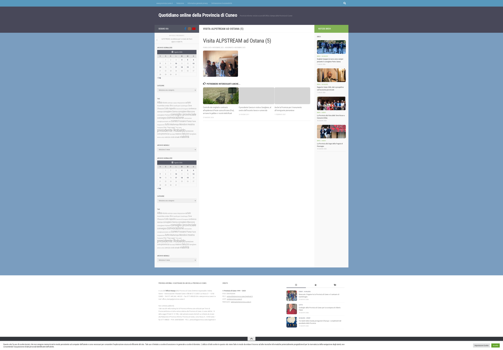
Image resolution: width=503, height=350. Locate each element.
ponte (180, 127)
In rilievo (325, 56)
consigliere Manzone (186, 111)
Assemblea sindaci (163, 106)
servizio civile (169, 137)
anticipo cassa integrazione (176, 103)
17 (176, 67)
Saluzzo (185, 133)
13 (193, 63)
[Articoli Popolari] (315, 285)
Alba (159, 102)
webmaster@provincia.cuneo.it (241, 302)
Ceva (190, 105)
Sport (308, 318)
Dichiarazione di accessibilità (221, 3)
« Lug (159, 78)
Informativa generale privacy (198, 3)
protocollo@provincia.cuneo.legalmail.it (240, 296)
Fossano (182, 121)
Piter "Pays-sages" (169, 127)
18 (182, 67)
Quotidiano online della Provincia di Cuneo (197, 15)
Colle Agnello (170, 108)
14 (160, 67)
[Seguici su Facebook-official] (185, 28)
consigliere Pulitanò (163, 115)
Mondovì (183, 124)
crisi (169, 121)
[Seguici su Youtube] (193, 28)
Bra (171, 105)
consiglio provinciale (183, 114)
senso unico (161, 137)
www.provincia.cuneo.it (164, 3)
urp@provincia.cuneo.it (234, 299)
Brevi (318, 56)
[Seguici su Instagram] (189, 28)
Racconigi (172, 134)
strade (177, 137)
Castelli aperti (176, 106)
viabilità (184, 137)
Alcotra (164, 103)
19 (188, 67)
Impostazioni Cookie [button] (481, 345)
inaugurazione (161, 125)
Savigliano (192, 134)
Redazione (180, 3)
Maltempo (174, 124)
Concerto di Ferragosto (182, 109)
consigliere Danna (170, 111)
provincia (165, 133)
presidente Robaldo (171, 130)
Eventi (324, 112)
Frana (189, 121)
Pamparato (160, 127)
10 (176, 63)
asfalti (188, 102)
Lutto (301, 305)
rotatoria (178, 134)
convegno (161, 117)
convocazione (175, 117)
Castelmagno (184, 106)
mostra (191, 124)
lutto (167, 124)
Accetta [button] (495, 345)
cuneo (174, 121)
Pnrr (177, 127)
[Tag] (335, 285)
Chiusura (160, 108)
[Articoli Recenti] (296, 285)
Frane (194, 121)
